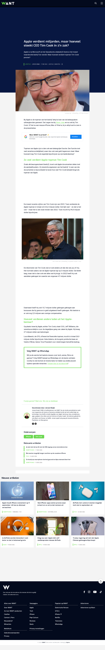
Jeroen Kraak (36, 64)
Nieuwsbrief (8, 621)
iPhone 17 (58, 614)
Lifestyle (28, 64)
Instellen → (76, 136)
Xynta (68, 642)
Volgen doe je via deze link (57, 364)
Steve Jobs (60, 122)
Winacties (7, 624)
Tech (31, 611)
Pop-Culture (34, 618)
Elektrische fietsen (61, 608)
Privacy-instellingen (37, 629)
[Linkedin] (36, 424)
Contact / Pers (9, 618)
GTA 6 (57, 611)
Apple (32, 608)
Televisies (58, 621)
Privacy (6, 636)
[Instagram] (33, 424)
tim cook (39, 437)
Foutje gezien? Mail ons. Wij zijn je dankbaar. (41, 401)
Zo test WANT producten (13, 611)
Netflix (57, 618)
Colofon (7, 614)
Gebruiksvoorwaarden (11, 633)
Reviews (32, 621)
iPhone (28, 437)
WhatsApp (58, 624)
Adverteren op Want (88, 608)
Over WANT (8, 608)
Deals (32, 624)
